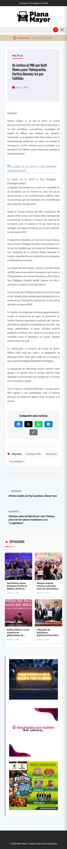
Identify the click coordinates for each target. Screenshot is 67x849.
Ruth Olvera (51, 454)
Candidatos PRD (33, 454)
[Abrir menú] (62, 29)
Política (17, 56)
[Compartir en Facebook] (18, 424)
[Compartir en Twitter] (28, 424)
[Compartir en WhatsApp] (38, 424)
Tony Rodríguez (16, 461)
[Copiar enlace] (33, 432)
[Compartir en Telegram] (48, 424)
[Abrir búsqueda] (55, 29)
